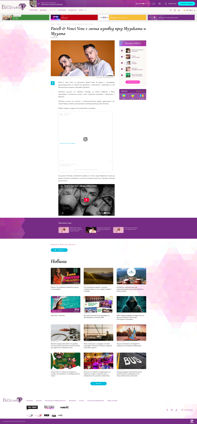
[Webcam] (153, 3)
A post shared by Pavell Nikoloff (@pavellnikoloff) (85, 169)
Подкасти (72, 10)
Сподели (60, 250)
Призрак (72, 244)
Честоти (29, 400)
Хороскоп (132, 91)
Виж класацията (133, 82)
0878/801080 (172, 3)
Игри (81, 10)
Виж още (98, 383)
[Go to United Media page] (191, 421)
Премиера (64, 244)
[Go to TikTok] (178, 10)
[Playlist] (160, 3)
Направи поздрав (186, 3)
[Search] (85, 10)
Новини (52, 10)
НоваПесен (55, 244)
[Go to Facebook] (171, 10)
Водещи (43, 10)
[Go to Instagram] (175, 10)
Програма (33, 10)
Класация (62, 10)
